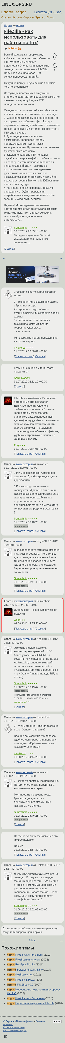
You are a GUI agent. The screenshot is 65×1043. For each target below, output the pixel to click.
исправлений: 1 (22, 702)
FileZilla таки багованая (30, 998)
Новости (7, 12)
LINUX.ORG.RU (16, 4)
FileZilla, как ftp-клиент (29, 954)
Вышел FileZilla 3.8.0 (30, 969)
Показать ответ (24, 356)
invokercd (20, 347)
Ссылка (9, 248)
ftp (19, 48)
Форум (17, 17)
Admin (20, 25)
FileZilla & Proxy (25, 979)
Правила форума (25, 1021)
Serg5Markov (22, 378)
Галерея (20, 12)
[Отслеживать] (54, 66)
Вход (58, 12)
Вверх (57, 1021)
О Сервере (8, 1021)
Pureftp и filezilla (25, 964)
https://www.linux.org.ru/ (14, 1030)
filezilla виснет (24, 974)
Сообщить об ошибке (13, 1027)
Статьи (6, 17)
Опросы (28, 17)
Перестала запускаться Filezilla (34, 1003)
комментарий (24, 464)
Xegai (17, 445)
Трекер (40, 17)
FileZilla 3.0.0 (25, 984)
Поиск (50, 17)
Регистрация (43, 12)
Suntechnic (20, 227)
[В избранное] (54, 56)
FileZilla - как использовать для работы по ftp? (25, 36)
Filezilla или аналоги (27, 959)
